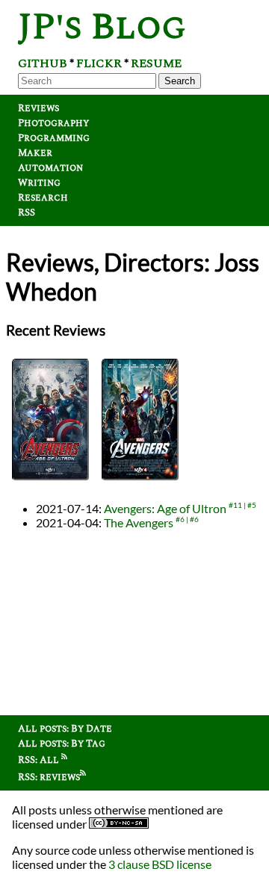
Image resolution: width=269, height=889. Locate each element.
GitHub (42, 63)
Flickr (99, 63)
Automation (50, 167)
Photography (53, 123)
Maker (35, 152)
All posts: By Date (65, 728)
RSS (26, 212)
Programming (54, 138)
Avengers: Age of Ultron (165, 508)
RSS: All (39, 760)
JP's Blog (102, 27)
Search (179, 81)
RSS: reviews (49, 777)
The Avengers (138, 522)
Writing (39, 182)
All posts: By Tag (61, 743)
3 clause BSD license (159, 864)
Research (43, 197)
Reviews (38, 108)
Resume (156, 63)
